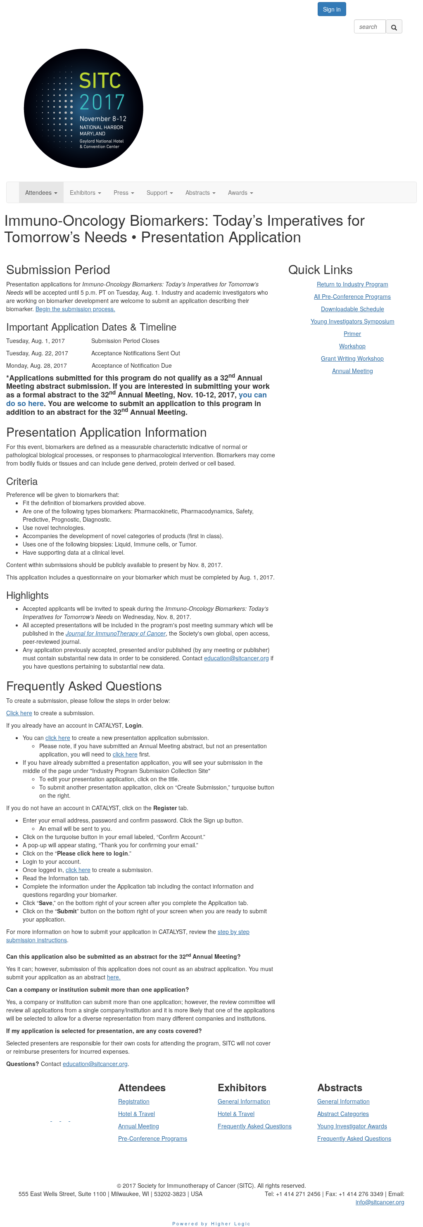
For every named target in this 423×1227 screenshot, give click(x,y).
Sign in (332, 9)
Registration (134, 1101)
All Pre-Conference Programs (352, 296)
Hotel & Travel (136, 1113)
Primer (352, 333)
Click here (19, 713)
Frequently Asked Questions (255, 1126)
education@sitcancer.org (236, 658)
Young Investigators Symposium (352, 321)
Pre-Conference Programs (152, 1138)
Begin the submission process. (75, 309)
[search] (394, 26)
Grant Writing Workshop (352, 358)
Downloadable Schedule (352, 309)
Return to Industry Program (352, 284)
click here (57, 737)
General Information (244, 1101)
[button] (41, 192)
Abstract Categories (343, 1113)
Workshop (352, 346)
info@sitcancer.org (380, 1202)
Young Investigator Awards (352, 1126)
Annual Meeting (352, 370)
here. (114, 977)
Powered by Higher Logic (211, 1223)
